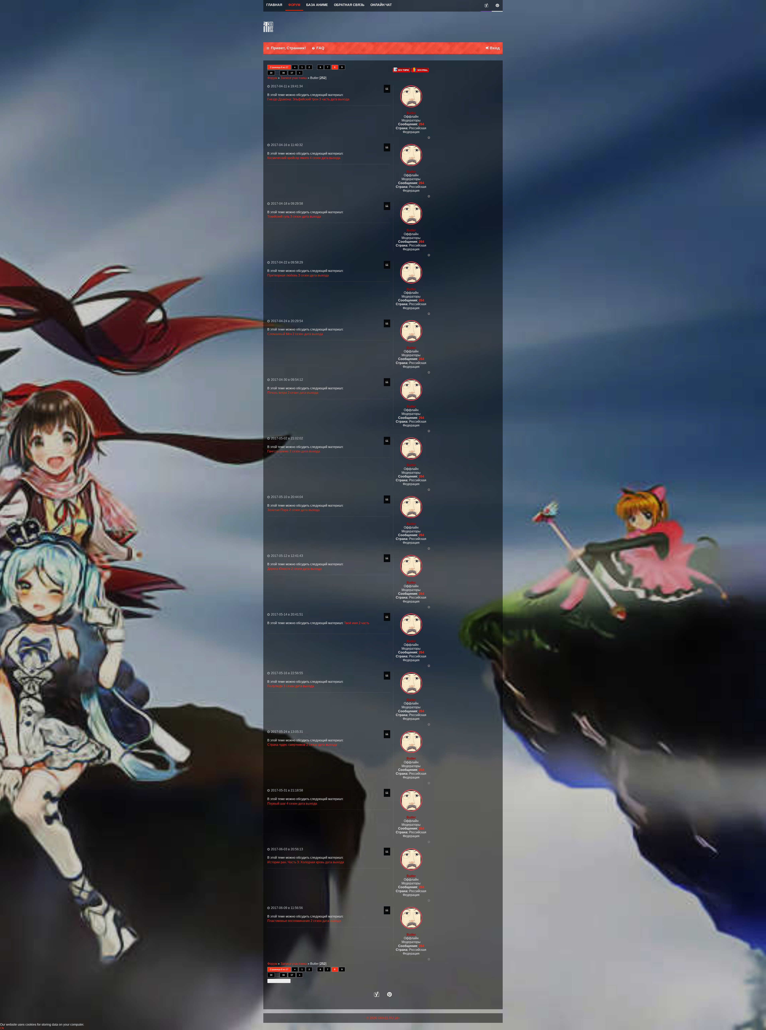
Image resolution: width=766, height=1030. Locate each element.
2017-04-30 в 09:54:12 (286, 379)
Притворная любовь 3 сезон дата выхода (298, 275)
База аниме (317, 5)
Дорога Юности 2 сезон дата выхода (294, 568)
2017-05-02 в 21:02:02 (286, 438)
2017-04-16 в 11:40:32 (286, 145)
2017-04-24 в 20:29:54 (286, 321)
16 (283, 73)
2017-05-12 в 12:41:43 (286, 555)
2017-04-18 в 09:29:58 (286, 203)
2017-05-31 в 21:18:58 (286, 790)
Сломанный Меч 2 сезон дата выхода (295, 334)
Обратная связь (349, 5)
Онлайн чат (381, 5)
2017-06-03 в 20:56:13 (286, 849)
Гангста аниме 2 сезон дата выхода (293, 451)
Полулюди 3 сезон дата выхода (290, 686)
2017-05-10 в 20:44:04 (286, 497)
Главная (274, 5)
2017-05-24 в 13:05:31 (286, 731)
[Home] (268, 27)
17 (292, 73)
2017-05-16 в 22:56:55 (286, 673)
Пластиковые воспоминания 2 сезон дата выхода (304, 920)
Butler (411, 113)
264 (421, 124)
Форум (294, 5)
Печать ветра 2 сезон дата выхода (292, 392)
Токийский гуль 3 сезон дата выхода (294, 216)
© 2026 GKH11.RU (380, 1018)
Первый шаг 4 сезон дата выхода (292, 803)
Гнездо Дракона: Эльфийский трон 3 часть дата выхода (308, 99)
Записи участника (293, 78)
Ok (2, 1028)
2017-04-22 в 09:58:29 (286, 262)
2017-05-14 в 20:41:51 (286, 614)
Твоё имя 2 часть (356, 623)
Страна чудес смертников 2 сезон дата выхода (302, 744)
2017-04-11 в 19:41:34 (286, 86)
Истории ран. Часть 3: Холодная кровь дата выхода (305, 862)
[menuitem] (318, 48)
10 (271, 73)
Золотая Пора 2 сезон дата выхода (293, 510)
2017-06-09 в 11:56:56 (286, 908)
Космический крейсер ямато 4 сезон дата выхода (303, 158)
